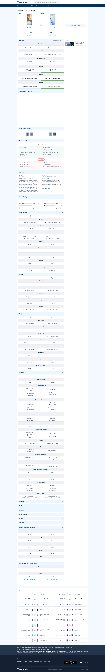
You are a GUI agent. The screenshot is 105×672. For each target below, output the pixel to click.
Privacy (40, 661)
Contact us (19, 661)
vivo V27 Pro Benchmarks (52, 579)
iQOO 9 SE (29, 27)
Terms (45, 661)
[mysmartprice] (22, 2)
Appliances (38, 5)
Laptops (26, 5)
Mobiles (18, 5)
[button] (35, 2)
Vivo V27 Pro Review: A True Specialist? (80, 43)
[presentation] (20, 19)
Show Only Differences (56, 40)
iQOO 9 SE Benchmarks (29, 579)
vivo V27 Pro (52, 27)
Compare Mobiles (25, 584)
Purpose (30, 661)
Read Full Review (46, 188)
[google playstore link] (70, 664)
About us (25, 661)
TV (31, 5)
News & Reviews (48, 5)
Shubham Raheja (46, 176)
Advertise (36, 661)
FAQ (49, 661)
